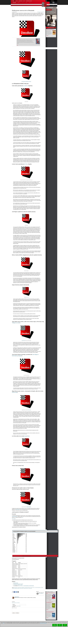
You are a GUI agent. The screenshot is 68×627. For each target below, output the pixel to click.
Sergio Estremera (26, 588)
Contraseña (14, 605)
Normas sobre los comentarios (16, 602)
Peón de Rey (14, 392)
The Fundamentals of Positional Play (49, 602)
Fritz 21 (18, 38)
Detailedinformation (54, 625)
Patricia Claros (22, 588)
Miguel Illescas (39, 587)
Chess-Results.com (20, 585)
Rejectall (59, 625)
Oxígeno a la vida (16, 322)
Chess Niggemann (41, 593)
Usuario (14, 604)
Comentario (13, 606)
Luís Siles (36, 587)
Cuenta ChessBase (14, 516)
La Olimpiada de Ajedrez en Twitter (18, 584)
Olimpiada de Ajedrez (17, 588)
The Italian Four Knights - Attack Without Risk (50, 612)
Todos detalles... (14, 518)
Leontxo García (32, 587)
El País (26, 164)
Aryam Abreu (15, 587)
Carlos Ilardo (19, 587)
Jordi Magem (22, 587)
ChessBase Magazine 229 (50, 29)
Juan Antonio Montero (27, 587)
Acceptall (65, 625)
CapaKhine (27, 436)
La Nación (25, 85)
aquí (22, 517)
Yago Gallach (23, 340)
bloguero (20, 355)
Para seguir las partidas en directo (26, 81)
